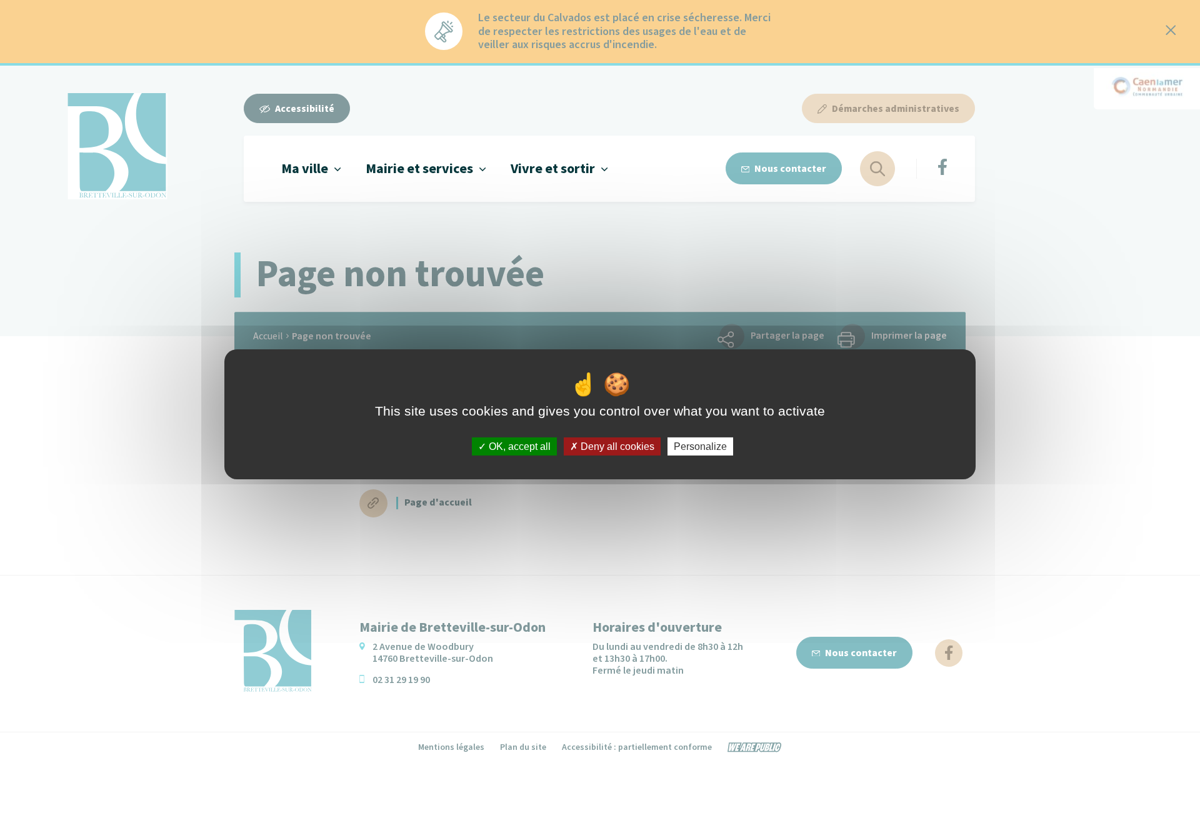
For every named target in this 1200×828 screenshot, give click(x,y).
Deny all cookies (616, 446)
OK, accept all (518, 446)
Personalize (700, 446)
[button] (311, 168)
